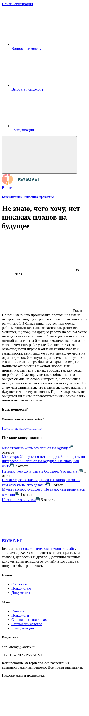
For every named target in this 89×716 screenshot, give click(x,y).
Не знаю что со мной (19, 500)
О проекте (19, 584)
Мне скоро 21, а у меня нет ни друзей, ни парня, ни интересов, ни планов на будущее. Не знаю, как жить (43, 461)
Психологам (21, 588)
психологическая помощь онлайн (48, 549)
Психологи (20, 615)
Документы (20, 593)
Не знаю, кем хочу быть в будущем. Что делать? (40, 471)
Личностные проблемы (37, 197)
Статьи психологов (26, 624)
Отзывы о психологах (29, 620)
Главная (17, 611)
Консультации (11, 197)
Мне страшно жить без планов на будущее (36, 448)
